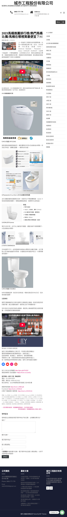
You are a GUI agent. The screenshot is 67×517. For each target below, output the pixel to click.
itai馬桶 (34, 397)
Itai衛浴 (30, 397)
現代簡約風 (49, 107)
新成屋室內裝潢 (50, 86)
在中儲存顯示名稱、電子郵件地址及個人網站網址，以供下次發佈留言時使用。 (22, 452)
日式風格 (48, 93)
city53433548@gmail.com (21, 14)
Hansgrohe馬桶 (29, 395)
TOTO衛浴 (20, 400)
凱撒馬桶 (38, 402)
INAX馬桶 (18, 397)
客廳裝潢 (48, 68)
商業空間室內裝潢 (51, 47)
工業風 (48, 75)
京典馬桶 (27, 402)
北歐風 (48, 36)
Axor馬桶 (7, 395)
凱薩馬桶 (8, 404)
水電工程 (48, 100)
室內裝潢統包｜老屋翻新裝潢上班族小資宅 (30, 409)
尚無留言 (12, 40)
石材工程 (48, 111)
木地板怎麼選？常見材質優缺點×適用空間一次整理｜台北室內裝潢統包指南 (30, 478)
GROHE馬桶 (21, 395)
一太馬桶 (21, 402)
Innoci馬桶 (24, 397)
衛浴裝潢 (48, 132)
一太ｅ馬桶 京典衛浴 (7, 402)
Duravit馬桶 (14, 395)
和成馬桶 (14, 404)
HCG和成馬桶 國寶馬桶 (8, 397)
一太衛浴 (16, 402)
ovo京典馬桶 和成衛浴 (18, 398)
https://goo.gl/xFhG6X (21, 370)
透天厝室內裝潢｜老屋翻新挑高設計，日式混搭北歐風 (17, 407)
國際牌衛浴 (20, 404)
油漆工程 (48, 104)
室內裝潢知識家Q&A (51, 72)
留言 (3, 420)
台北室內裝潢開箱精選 (52, 43)
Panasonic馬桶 (38, 398)
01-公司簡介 (49, 32)
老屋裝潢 (48, 125)
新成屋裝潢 (49, 90)
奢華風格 (48, 64)
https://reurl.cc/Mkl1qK (17, 387)
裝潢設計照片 (50, 143)
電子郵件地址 (6, 439)
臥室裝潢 (48, 129)
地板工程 (48, 50)
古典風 (48, 39)
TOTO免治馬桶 (12, 400)
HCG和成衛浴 (38, 395)
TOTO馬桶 (26, 400)
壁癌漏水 (48, 54)
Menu (58, 22)
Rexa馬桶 (4, 400)
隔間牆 (48, 147)
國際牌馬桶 (27, 404)
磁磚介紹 (48, 115)
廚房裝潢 (48, 79)
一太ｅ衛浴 (39, 400)
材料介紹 (48, 97)
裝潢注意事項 (50, 136)
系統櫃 (48, 118)
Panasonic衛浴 (29, 398)
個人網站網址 (6, 444)
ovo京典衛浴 (8, 398)
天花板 (48, 61)
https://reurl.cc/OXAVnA (25, 391)
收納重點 (48, 82)
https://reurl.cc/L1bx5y (24, 372)
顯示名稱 (5, 435)
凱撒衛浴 (33, 402)
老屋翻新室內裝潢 (51, 122)
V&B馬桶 (32, 400)
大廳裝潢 (48, 57)
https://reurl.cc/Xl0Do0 (15, 389)
